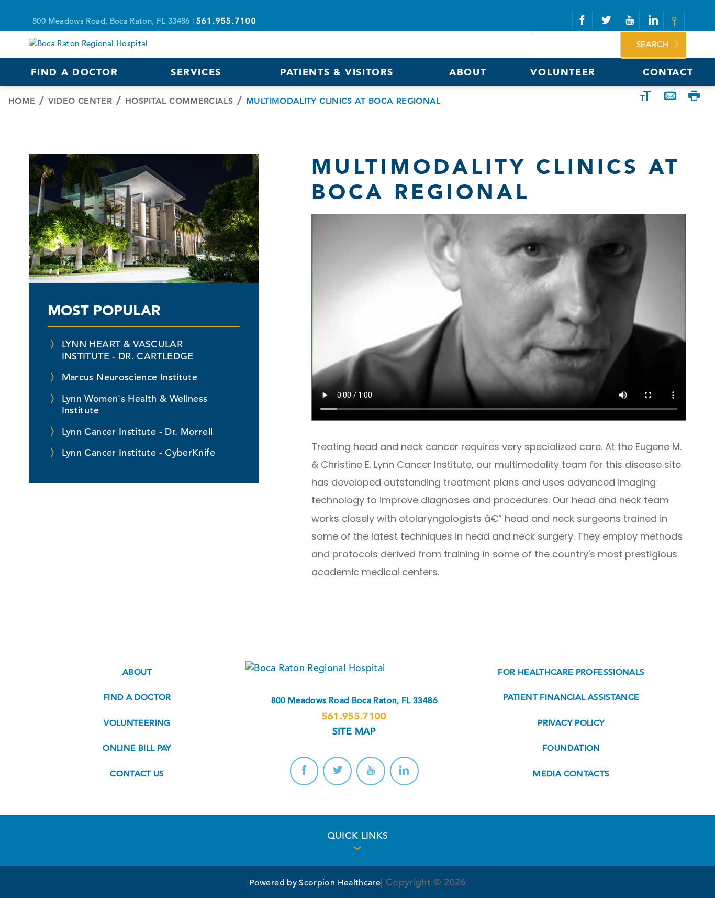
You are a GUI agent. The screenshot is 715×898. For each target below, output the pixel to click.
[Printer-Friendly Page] (694, 96)
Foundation (571, 748)
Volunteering (137, 723)
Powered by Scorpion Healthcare (315, 883)
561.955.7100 (354, 716)
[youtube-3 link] (630, 20)
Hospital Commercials (179, 101)
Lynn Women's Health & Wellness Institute (135, 404)
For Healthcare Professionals (571, 672)
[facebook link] (582, 20)
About (137, 672)
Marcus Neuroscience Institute (129, 377)
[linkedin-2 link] (654, 20)
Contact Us (137, 774)
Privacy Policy (571, 723)
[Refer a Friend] (670, 96)
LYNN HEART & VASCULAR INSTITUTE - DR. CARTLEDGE (128, 350)
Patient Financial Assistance (571, 697)
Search (652, 44)
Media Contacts (571, 774)
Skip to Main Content (69, 5)
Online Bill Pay (137, 748)
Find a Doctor (137, 697)
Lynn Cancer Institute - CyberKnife (138, 452)
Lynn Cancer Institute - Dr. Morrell (137, 431)
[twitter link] (606, 20)
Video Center (80, 101)
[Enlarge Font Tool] (645, 96)
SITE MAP (354, 731)
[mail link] (675, 21)
